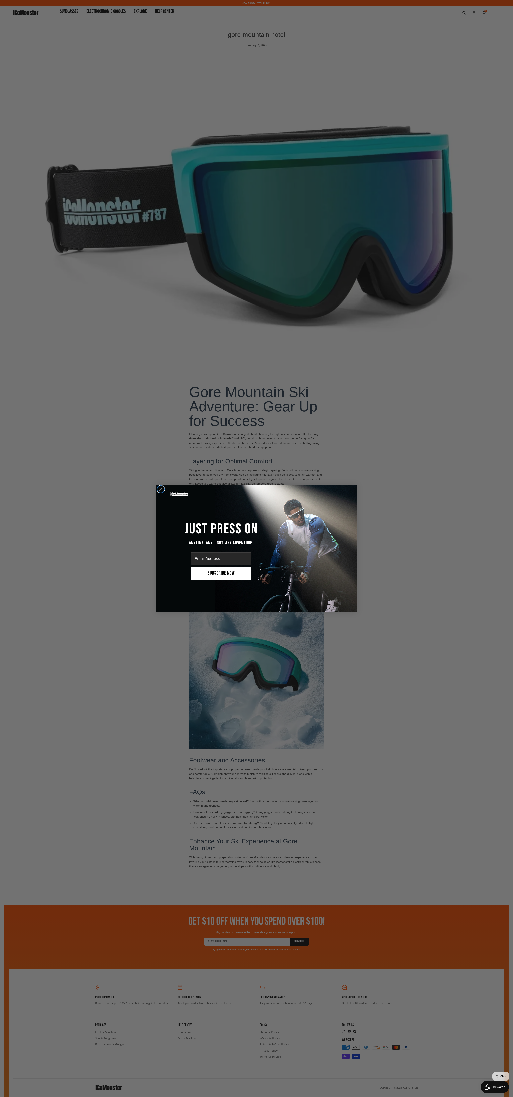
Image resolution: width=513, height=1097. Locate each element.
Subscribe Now (221, 573)
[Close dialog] (160, 489)
